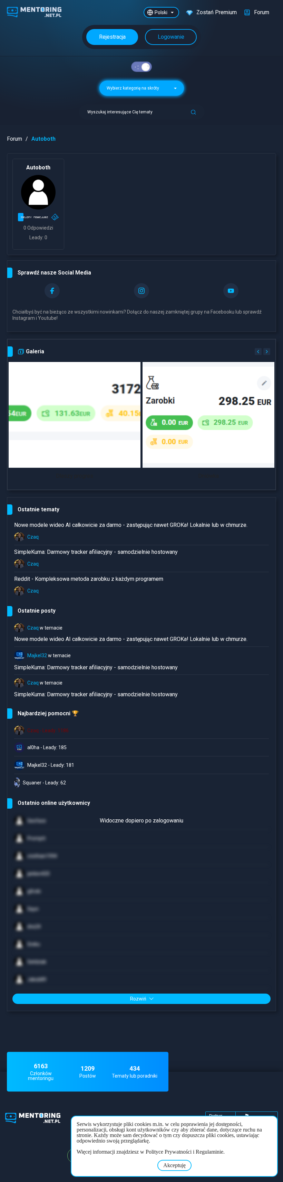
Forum (14, 139)
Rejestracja (112, 37)
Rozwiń (138, 999)
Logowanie (171, 37)
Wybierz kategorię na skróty (133, 88)
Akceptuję (174, 1165)
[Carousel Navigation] (261, 351)
